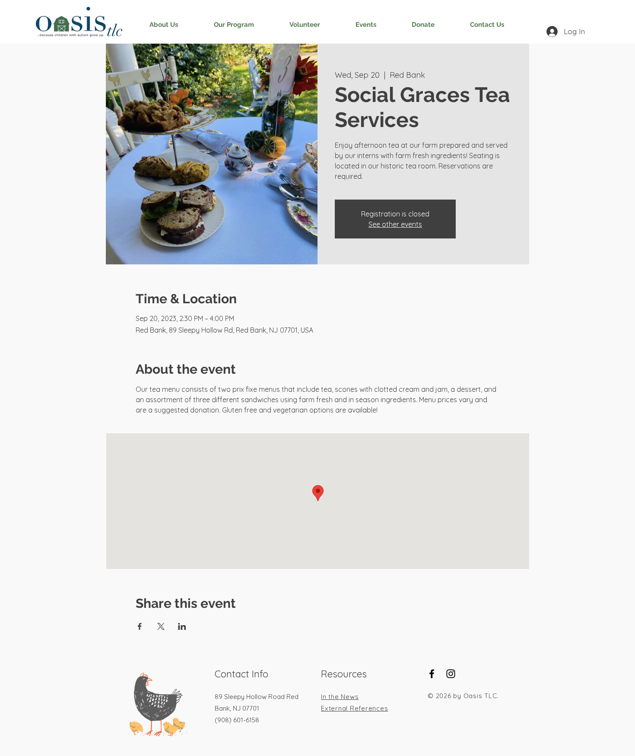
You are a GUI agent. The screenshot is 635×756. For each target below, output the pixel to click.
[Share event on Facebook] (140, 626)
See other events (395, 224)
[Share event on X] (161, 626)
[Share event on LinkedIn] (182, 626)
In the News (340, 696)
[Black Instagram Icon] (451, 674)
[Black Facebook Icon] (432, 674)
